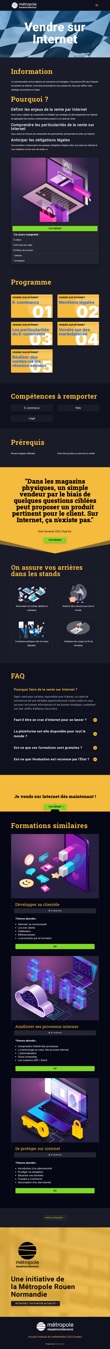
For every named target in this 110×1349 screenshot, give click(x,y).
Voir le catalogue (54, 1218)
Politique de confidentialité (52, 1336)
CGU (69, 1336)
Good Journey (59, 1344)
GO (55, 946)
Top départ (55, 228)
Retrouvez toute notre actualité (35, 1303)
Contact (78, 1336)
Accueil (32, 1336)
